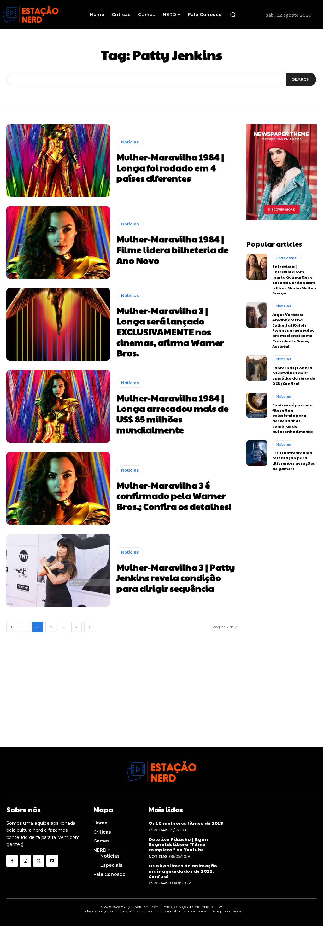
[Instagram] (25, 860)
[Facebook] (12, 860)
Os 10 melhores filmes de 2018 (186, 823)
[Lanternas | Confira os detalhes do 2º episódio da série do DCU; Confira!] (256, 368)
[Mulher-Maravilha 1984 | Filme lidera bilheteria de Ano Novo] (58, 242)
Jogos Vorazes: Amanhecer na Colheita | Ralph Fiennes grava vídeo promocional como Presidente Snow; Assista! (293, 330)
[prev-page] (11, 627)
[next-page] (89, 627)
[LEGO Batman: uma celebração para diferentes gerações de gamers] (256, 453)
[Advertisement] (161, 703)
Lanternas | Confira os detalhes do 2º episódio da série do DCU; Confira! (293, 375)
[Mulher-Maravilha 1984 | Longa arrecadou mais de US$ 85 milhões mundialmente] (58, 406)
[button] (232, 14)
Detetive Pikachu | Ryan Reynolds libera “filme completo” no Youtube (178, 844)
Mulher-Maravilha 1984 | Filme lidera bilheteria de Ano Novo (172, 249)
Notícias (130, 141)
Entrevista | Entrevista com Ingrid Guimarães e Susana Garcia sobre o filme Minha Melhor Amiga (294, 279)
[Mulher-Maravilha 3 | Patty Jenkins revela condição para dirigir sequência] (58, 570)
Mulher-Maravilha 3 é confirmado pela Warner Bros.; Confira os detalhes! (173, 495)
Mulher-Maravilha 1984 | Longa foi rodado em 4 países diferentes (170, 167)
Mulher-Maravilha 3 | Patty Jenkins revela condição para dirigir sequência (175, 577)
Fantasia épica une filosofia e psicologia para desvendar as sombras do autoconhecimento (292, 418)
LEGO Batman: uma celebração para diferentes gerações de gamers (293, 460)
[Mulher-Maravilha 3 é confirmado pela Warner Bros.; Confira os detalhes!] (58, 488)
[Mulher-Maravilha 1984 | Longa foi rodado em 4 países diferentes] (58, 160)
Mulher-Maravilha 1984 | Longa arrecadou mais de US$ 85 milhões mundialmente (172, 414)
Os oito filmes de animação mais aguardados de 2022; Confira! (183, 870)
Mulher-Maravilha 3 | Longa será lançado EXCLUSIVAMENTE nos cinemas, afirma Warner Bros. (170, 331)
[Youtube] (52, 860)
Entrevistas (286, 258)
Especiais (158, 830)
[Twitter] (38, 860)
